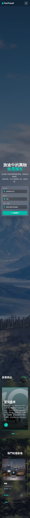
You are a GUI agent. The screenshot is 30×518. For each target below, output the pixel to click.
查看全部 (24, 377)
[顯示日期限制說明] (11, 203)
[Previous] (5, 410)
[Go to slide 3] (16, 433)
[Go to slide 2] (15, 433)
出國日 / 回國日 (6, 203)
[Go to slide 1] (13, 433)
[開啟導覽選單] (26, 3)
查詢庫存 (16, 213)
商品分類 (5, 188)
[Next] (25, 410)
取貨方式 (5, 195)
